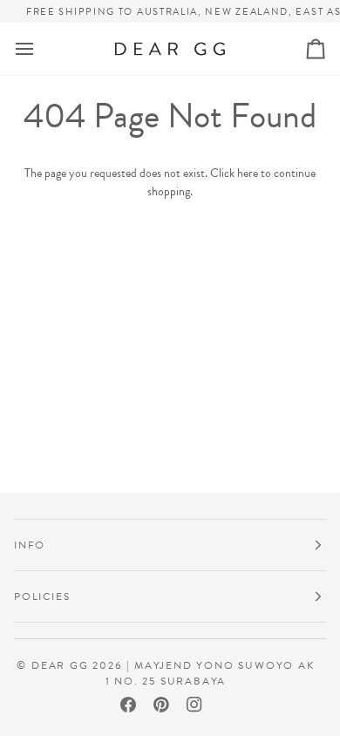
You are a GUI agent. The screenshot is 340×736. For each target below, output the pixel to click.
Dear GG (60, 665)
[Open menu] (40, 49)
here (247, 173)
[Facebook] (128, 704)
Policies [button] (42, 596)
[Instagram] (194, 704)
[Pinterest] (161, 704)
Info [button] (29, 545)
